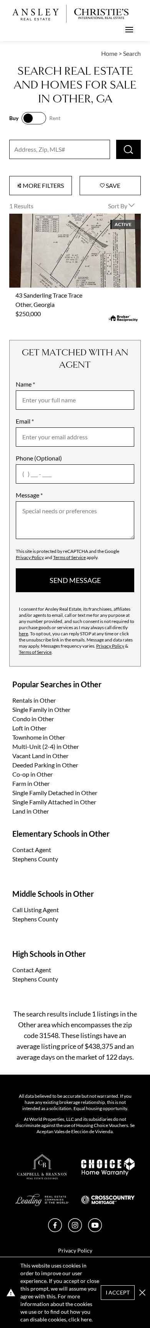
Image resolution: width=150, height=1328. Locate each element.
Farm (31, 783)
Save (112, 185)
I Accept (118, 1292)
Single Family (41, 709)
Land (30, 811)
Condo (33, 718)
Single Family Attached (54, 802)
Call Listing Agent (35, 909)
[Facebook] (55, 1229)
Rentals (34, 700)
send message (75, 580)
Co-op (32, 774)
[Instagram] (75, 1229)
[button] (142, 1292)
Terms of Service (69, 557)
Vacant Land (40, 755)
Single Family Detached (54, 792)
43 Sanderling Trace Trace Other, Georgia (63, 218)
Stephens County (35, 858)
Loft (29, 728)
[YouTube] (95, 1229)
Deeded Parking (45, 765)
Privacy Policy (30, 557)
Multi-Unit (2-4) (45, 746)
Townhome (38, 737)
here (23, 633)
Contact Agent (31, 849)
